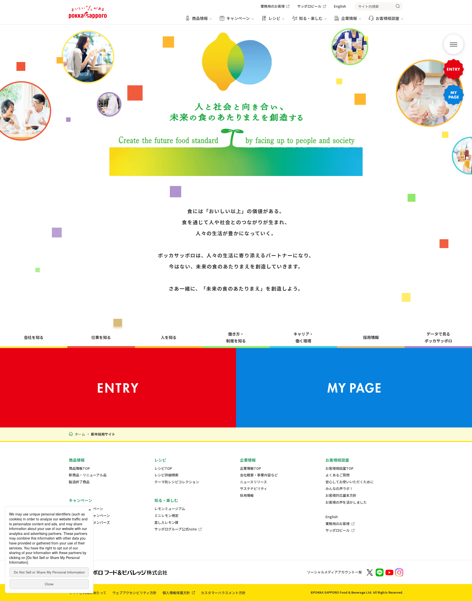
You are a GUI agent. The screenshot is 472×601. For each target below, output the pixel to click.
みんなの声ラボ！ (339, 488)
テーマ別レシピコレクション (176, 482)
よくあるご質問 (337, 475)
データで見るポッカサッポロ (438, 337)
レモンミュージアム (169, 508)
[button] (453, 44)
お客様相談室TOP (339, 468)
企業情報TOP (250, 468)
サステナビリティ (253, 488)
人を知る (169, 337)
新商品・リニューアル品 (87, 475)
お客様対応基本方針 (340, 495)
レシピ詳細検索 (166, 475)
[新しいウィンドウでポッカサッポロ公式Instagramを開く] (399, 572)
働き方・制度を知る (236, 337)
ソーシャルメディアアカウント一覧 (334, 572)
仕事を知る (101, 337)
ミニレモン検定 (166, 515)
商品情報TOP (79, 468)
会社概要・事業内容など (259, 475)
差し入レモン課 (166, 522)
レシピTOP (163, 468)
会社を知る (34, 337)
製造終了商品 (79, 482)
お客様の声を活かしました (346, 502)
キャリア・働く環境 (303, 337)
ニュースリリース (253, 482)
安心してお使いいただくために (349, 482)
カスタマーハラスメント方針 (223, 592)
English (331, 516)
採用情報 (371, 337)
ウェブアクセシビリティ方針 (134, 592)
